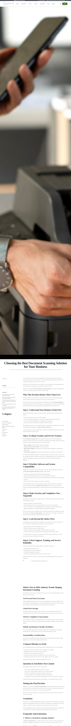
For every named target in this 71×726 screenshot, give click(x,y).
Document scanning (26, 369)
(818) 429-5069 (42, 0)
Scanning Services (54, 369)
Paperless (48, 369)
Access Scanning (12, 369)
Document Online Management (35, 369)
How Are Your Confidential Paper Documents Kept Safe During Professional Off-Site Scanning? (9, 408)
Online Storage (44, 369)
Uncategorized (4, 435)
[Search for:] (9, 378)
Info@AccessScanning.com (20, 0)
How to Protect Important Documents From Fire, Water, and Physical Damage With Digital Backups (9, 401)
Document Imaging (5, 421)
